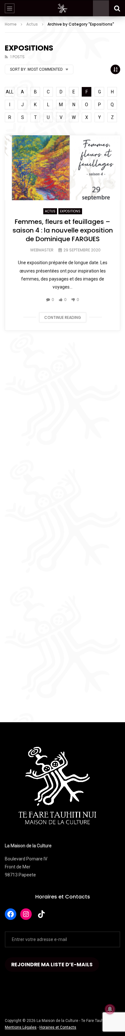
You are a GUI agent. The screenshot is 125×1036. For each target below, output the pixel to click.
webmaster (42, 250)
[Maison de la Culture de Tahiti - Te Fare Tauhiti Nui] (62, 8)
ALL (9, 91)
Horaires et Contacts (62, 896)
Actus (32, 24)
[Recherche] (117, 8)
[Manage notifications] (110, 1009)
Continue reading (62, 317)
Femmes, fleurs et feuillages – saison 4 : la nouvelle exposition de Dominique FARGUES (63, 230)
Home (11, 24)
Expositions (70, 211)
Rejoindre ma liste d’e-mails (52, 964)
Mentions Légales (21, 1027)
